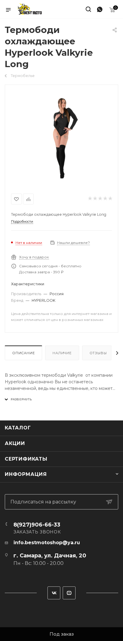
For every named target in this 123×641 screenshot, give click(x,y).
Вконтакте (53, 592)
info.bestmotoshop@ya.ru (46, 542)
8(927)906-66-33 (36, 524)
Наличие (62, 353)
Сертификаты (26, 459)
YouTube (69, 592)
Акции (15, 443)
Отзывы (98, 353)
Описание (23, 353)
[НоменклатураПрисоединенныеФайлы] (61, 138)
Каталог (18, 428)
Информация (26, 474)
